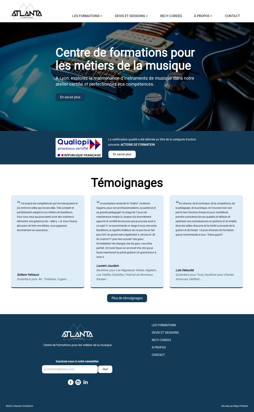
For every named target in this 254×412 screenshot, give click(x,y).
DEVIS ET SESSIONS (165, 332)
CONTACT (232, 16)
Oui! (105, 369)
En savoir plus (70, 97)
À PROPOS (159, 347)
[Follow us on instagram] (77, 382)
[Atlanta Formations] (77, 330)
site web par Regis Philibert (234, 406)
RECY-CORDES (171, 16)
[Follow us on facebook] (70, 382)
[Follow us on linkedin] (85, 382)
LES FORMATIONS (164, 325)
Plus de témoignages (127, 298)
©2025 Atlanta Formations (19, 406)
